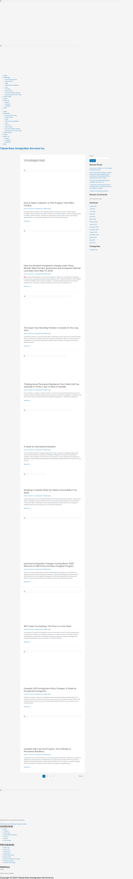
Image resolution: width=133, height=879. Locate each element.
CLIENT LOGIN (7, 96)
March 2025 (93, 219)
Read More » (27, 221)
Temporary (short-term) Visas (13, 94)
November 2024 (94, 229)
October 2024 (93, 232)
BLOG (5, 108)
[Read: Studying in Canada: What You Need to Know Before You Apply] (34, 480)
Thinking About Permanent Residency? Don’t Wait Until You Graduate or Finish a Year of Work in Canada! (101, 186)
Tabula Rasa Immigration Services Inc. (22, 148)
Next (81, 776)
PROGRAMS (6, 77)
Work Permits (9, 91)
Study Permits (9, 81)
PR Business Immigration (12, 85)
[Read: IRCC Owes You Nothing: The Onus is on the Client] (53, 607)
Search (91, 155)
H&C (6, 87)
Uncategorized (39, 208)
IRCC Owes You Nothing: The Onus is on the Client (47, 626)
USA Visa (7, 89)
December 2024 (94, 227)
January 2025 (93, 224)
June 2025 (92, 211)
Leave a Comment (29, 208)
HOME (5, 75)
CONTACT (8, 104)
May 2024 (92, 240)
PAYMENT (8, 106)
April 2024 (92, 242)
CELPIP (5, 98)
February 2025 (94, 222)
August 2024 (93, 237)
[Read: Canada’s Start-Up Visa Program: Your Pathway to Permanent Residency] (53, 730)
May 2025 (92, 214)
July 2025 (92, 209)
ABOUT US (6, 100)
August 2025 (93, 206)
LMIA (6, 83)
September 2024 (94, 234)
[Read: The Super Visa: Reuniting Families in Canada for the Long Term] (47, 310)
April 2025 (92, 216)
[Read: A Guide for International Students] (48, 426)
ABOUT (7, 102)
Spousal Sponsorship (11, 79)
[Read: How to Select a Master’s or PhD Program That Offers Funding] (53, 184)
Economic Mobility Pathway (12, 92)
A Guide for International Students (40, 446)
